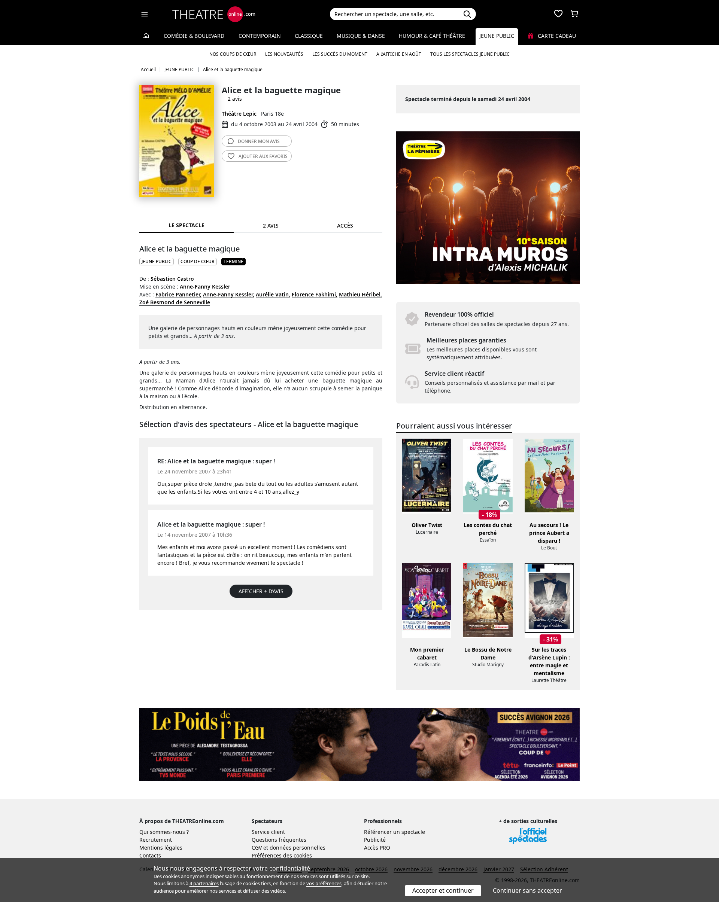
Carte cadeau (556, 35)
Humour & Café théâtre (432, 35)
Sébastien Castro (172, 278)
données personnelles (297, 847)
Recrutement (155, 839)
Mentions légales (160, 847)
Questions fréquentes (279, 839)
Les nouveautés (284, 54)
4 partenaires (204, 883)
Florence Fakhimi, (314, 294)
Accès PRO (377, 847)
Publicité (375, 839)
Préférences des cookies (282, 855)
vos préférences (324, 883)
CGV (257, 847)
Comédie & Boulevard (194, 35)
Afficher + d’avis (261, 591)
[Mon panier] (574, 14)
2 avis (235, 98)
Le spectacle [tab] (186, 225)
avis (259, 141)
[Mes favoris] (558, 14)
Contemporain (260, 35)
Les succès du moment (339, 54)
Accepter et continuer (443, 890)
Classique (309, 35)
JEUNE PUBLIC (157, 261)
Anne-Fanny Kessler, (228, 294)
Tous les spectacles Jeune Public (470, 54)
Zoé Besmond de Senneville (174, 302)
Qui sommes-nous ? (164, 831)
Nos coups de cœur (232, 54)
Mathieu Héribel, (360, 294)
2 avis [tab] (271, 225)
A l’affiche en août (398, 54)
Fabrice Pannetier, (178, 294)
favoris (263, 156)
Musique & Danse (361, 35)
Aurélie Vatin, (273, 294)
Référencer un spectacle (394, 831)
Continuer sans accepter (527, 890)
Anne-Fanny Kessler (205, 286)
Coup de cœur (197, 261)
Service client (268, 831)
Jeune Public (496, 35)
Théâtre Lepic (239, 113)
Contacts (150, 855)
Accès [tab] (345, 225)
